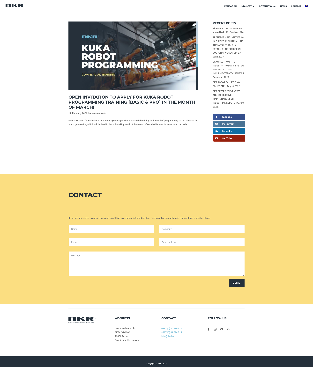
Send (237, 282)
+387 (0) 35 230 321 (171, 328)
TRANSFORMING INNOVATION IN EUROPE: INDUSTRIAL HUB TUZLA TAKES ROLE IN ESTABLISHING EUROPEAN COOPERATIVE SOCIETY (228, 45)
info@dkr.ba (167, 336)
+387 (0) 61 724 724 (171, 332)
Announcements (97, 113)
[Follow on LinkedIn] (228, 329)
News (283, 6)
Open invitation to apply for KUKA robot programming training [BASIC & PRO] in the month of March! (131, 102)
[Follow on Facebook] (208, 329)
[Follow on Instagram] (215, 329)
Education (230, 6)
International (267, 6)
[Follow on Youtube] (221, 329)
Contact (296, 6)
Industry (246, 6)
